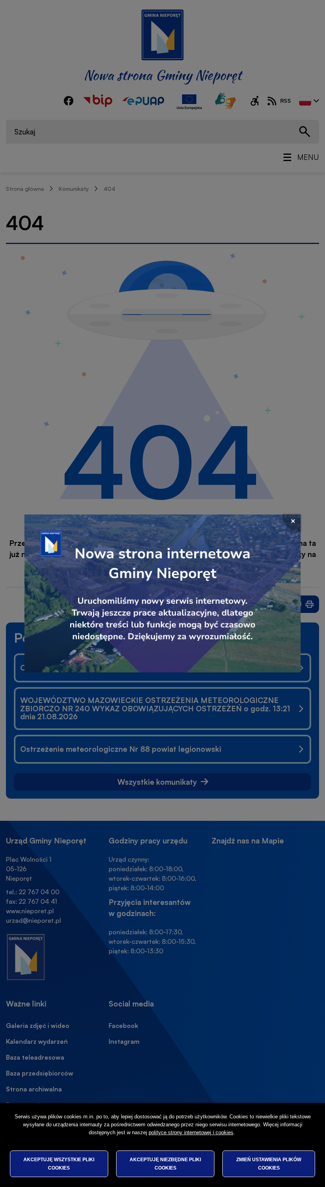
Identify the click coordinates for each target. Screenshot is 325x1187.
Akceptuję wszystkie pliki (58, 1163)
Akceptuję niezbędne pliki (165, 1163)
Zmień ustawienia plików (268, 1163)
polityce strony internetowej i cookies (191, 1132)
